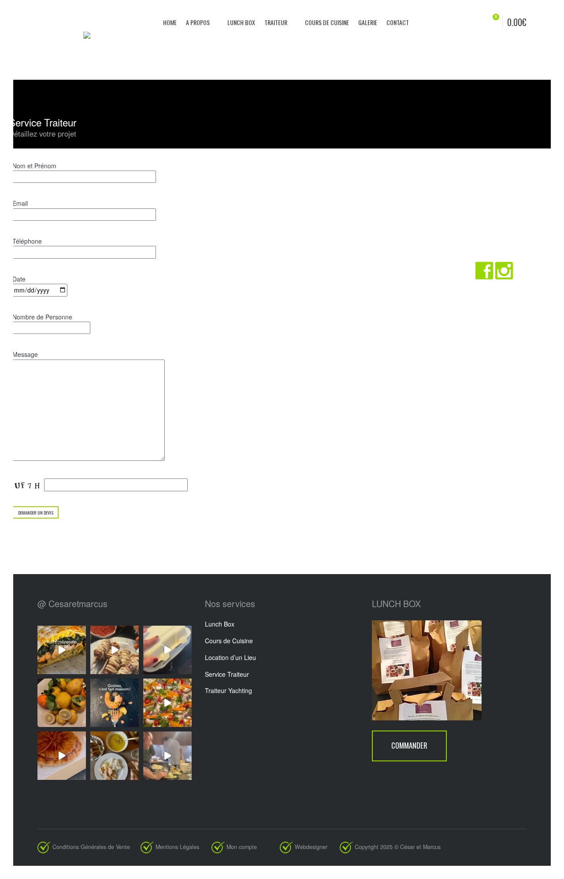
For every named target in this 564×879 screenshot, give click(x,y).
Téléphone (27, 241)
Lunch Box (241, 22)
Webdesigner (316, 847)
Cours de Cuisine (229, 640)
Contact (397, 22)
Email (20, 203)
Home (170, 22)
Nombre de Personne (42, 316)
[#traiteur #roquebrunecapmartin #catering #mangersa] (114, 703)
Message (25, 354)
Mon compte (241, 847)
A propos (198, 22)
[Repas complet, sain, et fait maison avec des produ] (114, 755)
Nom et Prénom (34, 165)
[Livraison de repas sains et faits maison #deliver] (167, 650)
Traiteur (276, 22)
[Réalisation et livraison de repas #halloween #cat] (114, 650)
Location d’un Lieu (230, 657)
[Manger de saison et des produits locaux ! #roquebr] (61, 703)
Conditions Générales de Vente (91, 847)
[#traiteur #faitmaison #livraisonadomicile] (61, 650)
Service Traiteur (227, 674)
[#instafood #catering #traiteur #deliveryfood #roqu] (167, 703)
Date (19, 278)
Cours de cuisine (327, 22)
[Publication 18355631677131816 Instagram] (61, 755)
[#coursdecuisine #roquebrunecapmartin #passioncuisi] (167, 755)
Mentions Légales (177, 847)
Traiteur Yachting (228, 690)
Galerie (367, 22)
